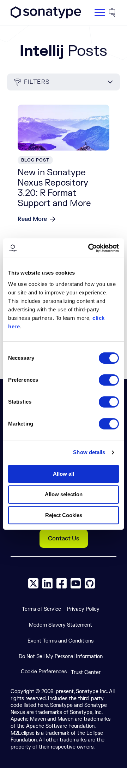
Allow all (63, 474)
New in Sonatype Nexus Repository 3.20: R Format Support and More (54, 188)
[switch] (109, 380)
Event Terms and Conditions (60, 641)
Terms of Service (41, 609)
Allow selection (64, 494)
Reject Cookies (63, 515)
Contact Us (63, 538)
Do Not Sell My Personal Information (61, 656)
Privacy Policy (83, 609)
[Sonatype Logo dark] (46, 16)
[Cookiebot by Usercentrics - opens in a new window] (89, 248)
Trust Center (86, 672)
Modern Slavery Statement (60, 625)
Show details (89, 452)
